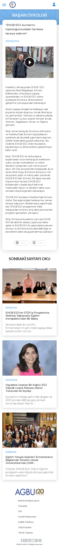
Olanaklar (22, 506)
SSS (20, 511)
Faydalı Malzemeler (27, 516)
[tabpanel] (29, 62)
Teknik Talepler (25, 532)
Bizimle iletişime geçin (28, 500)
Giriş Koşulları (25, 527)
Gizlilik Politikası (26, 522)
